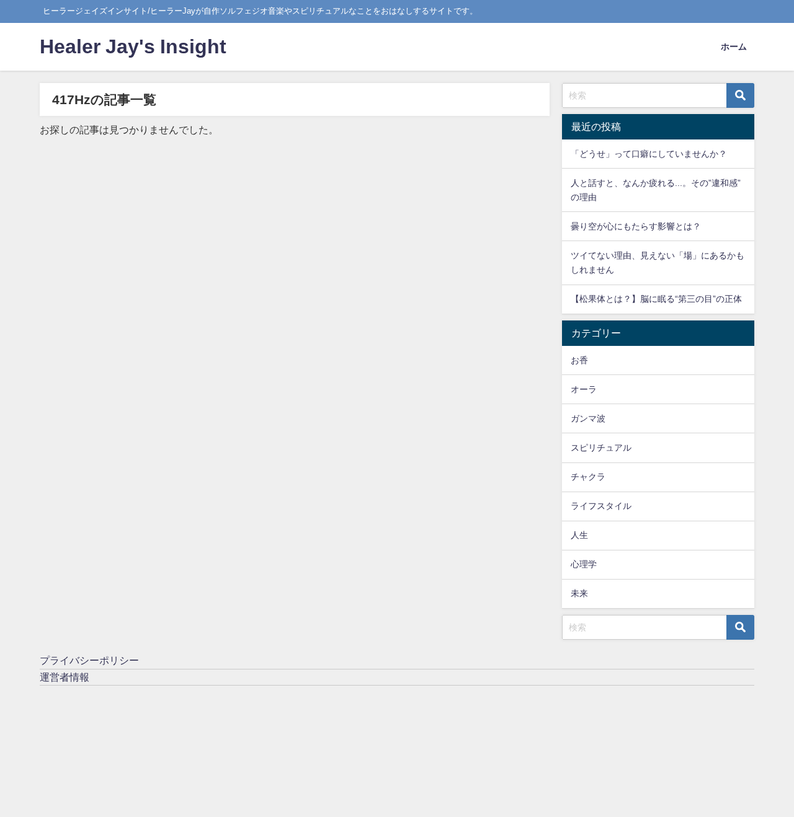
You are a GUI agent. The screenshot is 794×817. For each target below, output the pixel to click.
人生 (579, 535)
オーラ (584, 389)
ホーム (734, 46)
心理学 (584, 564)
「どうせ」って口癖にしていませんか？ (649, 153)
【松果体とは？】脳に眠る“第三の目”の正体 (656, 298)
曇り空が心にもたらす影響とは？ (636, 226)
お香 (579, 360)
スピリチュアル (601, 447)
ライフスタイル (601, 505)
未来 (579, 593)
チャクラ (588, 476)
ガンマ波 (588, 418)
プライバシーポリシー (89, 660)
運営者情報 (64, 677)
